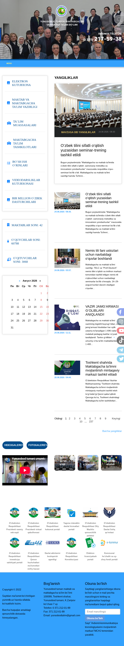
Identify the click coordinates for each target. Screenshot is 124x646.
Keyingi (116, 418)
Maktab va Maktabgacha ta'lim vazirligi (24, 103)
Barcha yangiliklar (112, 431)
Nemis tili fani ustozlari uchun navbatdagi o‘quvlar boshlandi (101, 254)
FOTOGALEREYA (38, 445)
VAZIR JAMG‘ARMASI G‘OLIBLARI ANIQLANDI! (102, 310)
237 (91, 421)
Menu (9, 63)
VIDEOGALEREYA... (15, 445)
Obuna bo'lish (95, 618)
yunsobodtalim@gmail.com (65, 615)
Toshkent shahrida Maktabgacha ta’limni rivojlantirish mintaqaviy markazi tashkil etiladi (102, 368)
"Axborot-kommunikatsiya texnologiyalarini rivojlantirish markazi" (101, 627)
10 (81, 421)
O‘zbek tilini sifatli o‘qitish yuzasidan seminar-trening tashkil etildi (83, 150)
